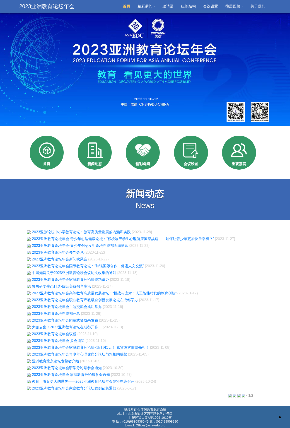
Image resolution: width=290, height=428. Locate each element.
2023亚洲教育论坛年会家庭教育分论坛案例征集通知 (74, 388)
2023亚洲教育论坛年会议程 (54, 334)
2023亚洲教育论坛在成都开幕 (56, 313)
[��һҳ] (230, 395)
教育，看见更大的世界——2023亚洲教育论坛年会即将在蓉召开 (83, 381)
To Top (277, 419)
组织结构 (188, 6)
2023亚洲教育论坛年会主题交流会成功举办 (67, 307)
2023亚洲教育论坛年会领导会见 (58, 252)
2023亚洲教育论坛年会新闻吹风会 (59, 259)
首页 (127, 6)
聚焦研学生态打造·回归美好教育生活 (61, 286)
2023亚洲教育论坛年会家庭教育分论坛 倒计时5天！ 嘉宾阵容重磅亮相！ (90, 347)
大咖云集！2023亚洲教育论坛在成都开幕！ (67, 327)
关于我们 (257, 6)
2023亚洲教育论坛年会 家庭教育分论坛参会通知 (71, 375)
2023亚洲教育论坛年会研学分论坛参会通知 (67, 368)
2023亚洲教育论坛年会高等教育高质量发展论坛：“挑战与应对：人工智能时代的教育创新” (104, 293)
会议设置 (210, 6)
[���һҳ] (243, 395)
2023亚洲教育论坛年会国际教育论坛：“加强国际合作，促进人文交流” (88, 266)
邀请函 (168, 6)
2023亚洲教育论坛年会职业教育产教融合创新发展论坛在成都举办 (85, 300)
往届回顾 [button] (232, 6)
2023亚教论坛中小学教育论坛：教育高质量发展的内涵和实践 (81, 232)
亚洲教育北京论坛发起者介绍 (55, 361)
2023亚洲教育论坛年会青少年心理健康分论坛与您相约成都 (79, 354)
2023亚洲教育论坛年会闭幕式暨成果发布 (65, 320)
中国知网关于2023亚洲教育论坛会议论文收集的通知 (74, 273)
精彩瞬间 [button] (145, 6)
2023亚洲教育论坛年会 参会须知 (58, 341)
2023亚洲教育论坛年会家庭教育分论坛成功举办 (70, 279)
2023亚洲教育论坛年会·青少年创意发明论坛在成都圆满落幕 (80, 246)
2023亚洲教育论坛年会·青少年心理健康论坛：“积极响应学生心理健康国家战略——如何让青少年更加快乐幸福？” (123, 239)
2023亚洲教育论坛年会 (47, 6)
